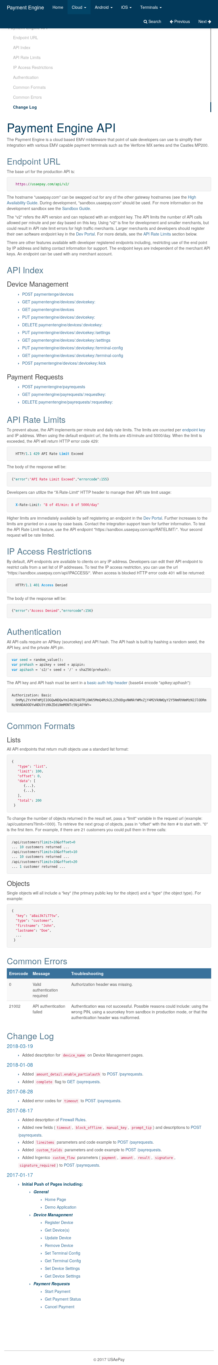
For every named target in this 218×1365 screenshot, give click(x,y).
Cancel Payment (59, 1306)
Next (203, 21)
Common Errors (27, 97)
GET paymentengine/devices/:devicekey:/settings (66, 340)
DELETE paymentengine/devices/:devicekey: (62, 324)
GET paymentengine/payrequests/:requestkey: (64, 394)
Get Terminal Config (63, 1260)
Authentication (26, 77)
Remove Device (59, 1245)
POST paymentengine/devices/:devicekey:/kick (64, 363)
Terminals (149, 7)
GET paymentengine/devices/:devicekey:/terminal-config (72, 355)
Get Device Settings (62, 1276)
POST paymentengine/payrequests (53, 386)
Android (102, 7)
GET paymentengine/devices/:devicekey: (58, 301)
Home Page (55, 1199)
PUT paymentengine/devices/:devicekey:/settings (66, 332)
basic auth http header (107, 682)
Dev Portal (85, 234)
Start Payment (57, 1291)
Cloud (77, 7)
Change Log (25, 107)
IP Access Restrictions (33, 67)
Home (58, 7)
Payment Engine (25, 7)
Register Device (59, 1222)
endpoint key (193, 429)
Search (154, 21)
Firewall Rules (72, 1119)
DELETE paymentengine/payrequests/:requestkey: (67, 402)
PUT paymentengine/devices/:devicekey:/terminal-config (72, 347)
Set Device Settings (62, 1268)
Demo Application (60, 1207)
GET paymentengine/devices (48, 309)
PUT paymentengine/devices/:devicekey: (58, 317)
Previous (181, 21)
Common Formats (29, 87)
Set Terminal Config (62, 1253)
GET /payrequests (83, 1081)
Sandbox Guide (76, 208)
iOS (125, 7)
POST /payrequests (124, 1074)
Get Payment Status (63, 1299)
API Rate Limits (27, 57)
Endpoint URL (25, 37)
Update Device (58, 1237)
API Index (21, 47)
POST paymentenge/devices (48, 294)
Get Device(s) (57, 1230)
